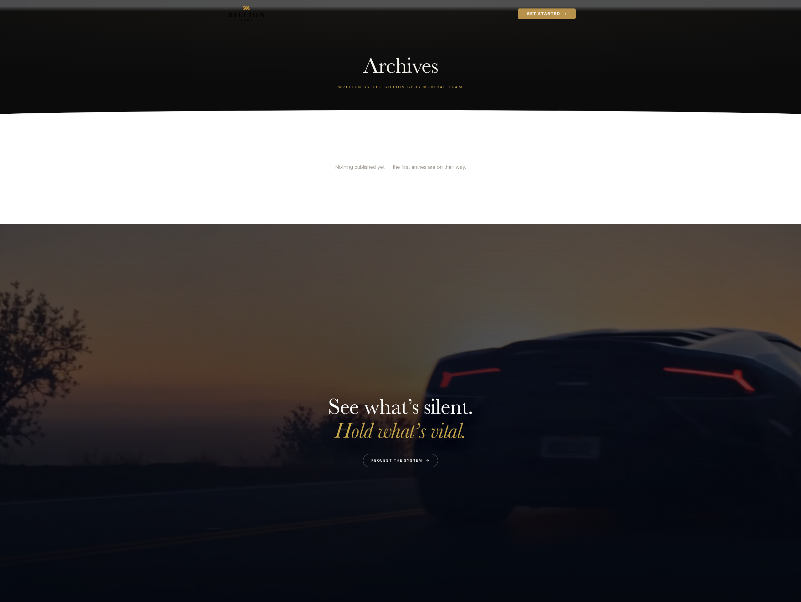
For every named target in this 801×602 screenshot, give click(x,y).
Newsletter (489, 13)
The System (390, 13)
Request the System (396, 460)
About (426, 13)
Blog (454, 13)
